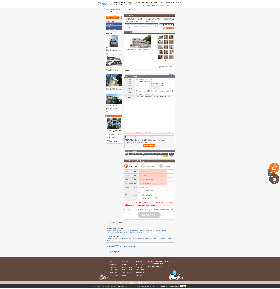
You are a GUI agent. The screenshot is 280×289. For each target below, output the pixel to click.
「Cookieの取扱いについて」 (164, 286)
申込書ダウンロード (127, 270)
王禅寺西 (119, 238)
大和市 (147, 232)
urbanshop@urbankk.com (155, 266)
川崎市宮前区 (116, 232)
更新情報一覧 (140, 272)
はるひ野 (111, 240)
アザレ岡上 (108, 86)
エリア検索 (140, 264)
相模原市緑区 (122, 232)
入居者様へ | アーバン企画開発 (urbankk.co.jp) (146, 205)
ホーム (142, 5)
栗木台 (163, 238)
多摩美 (169, 238)
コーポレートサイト (127, 267)
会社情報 (162, 5)
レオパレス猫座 (109, 47)
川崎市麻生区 (130, 26)
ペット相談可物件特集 (111, 223)
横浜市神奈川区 (116, 230)
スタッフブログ (141, 270)
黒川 (161, 238)
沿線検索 (139, 261)
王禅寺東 (150, 238)
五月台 (123, 246)
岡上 (144, 238)
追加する (171, 155)
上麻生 (146, 79)
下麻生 (146, 238)
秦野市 (144, 232)
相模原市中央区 (129, 232)
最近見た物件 (169, 2)
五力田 (157, 238)
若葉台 (108, 246)
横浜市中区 (122, 230)
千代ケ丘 (134, 238)
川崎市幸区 (158, 230)
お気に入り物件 (178, 2)
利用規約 (127, 209)
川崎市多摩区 (110, 232)
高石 (116, 238)
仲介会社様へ (155, 5)
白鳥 (127, 238)
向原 (167, 238)
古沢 (108, 240)
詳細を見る (165, 155)
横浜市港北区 (128, 230)
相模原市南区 (136, 232)
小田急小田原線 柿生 (111, 29)
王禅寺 (154, 238)
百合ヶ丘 (112, 246)
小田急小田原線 (139, 26)
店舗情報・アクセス (170, 5)
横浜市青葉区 (140, 230)
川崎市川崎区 (152, 230)
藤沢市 (140, 232)
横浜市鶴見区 (110, 230)
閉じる (183, 286)
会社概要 (113, 264)
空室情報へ (168, 24)
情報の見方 (171, 74)
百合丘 (130, 238)
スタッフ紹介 (114, 270)
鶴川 (110, 252)
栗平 (127, 246)
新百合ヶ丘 (117, 246)
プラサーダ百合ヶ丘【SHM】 (112, 105)
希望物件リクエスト (142, 275)
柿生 (144, 26)
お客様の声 (114, 272)
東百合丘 (124, 238)
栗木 (114, 238)
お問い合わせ (179, 5)
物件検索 (148, 5)
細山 (138, 238)
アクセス (113, 267)
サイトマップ (114, 275)
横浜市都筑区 (146, 230)
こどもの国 (123, 252)
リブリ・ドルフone (110, 67)
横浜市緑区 (134, 230)
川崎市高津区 (164, 230)
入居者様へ (125, 264)
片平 (111, 238)
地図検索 (139, 267)
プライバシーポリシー (135, 209)
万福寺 (140, 238)
